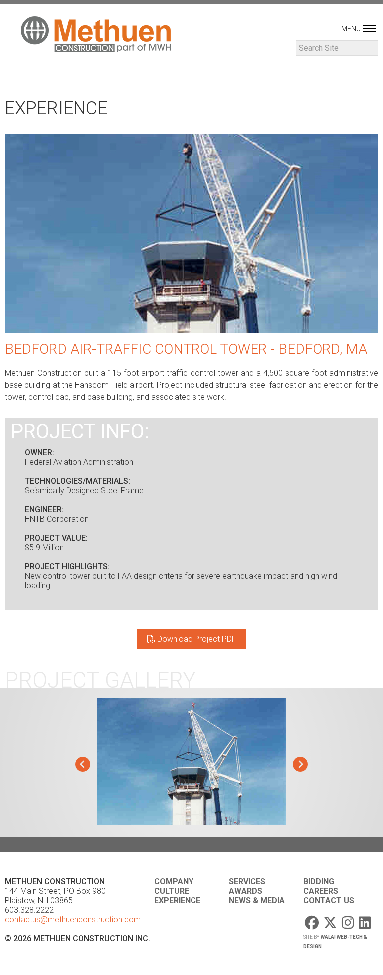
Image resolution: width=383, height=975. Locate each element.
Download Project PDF (195, 639)
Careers (320, 891)
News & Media (257, 900)
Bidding (318, 881)
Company (173, 881)
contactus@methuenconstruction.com (73, 919)
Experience (177, 900)
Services (247, 881)
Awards (245, 891)
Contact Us (328, 900)
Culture (171, 891)
